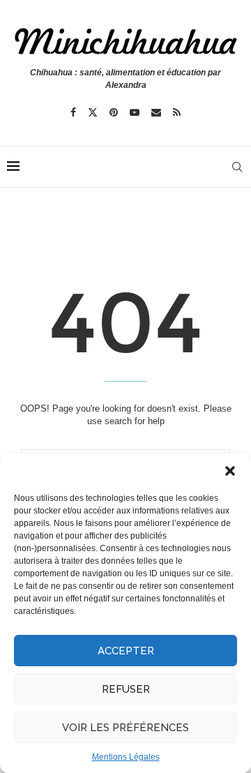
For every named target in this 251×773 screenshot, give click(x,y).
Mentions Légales (126, 757)
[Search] (237, 167)
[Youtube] (134, 112)
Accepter (126, 651)
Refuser (126, 689)
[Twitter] (93, 112)
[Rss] (177, 112)
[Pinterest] (113, 112)
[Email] (156, 112)
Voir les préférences (125, 727)
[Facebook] (73, 112)
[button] (230, 471)
